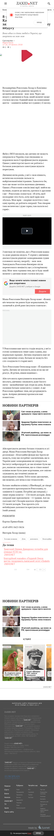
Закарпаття (19, 800)
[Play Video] (27, 55)
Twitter (30, 795)
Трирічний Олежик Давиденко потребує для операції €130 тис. (26, 550)
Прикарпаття (20, 792)
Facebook (31, 792)
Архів (6, 808)
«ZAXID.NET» (18, 743)
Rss (29, 789)
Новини (7, 786)
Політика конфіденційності (45, 815)
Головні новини (10, 539)
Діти (23, 539)
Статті (6, 790)
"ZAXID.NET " (27, 720)
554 (28, 569)
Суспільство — (9, 41)
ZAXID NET (27, 3)
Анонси (7, 797)
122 (15, 569)
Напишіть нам (44, 802)
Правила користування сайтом (44, 810)
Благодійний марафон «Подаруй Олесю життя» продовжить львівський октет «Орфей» (27, 559)
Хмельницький (20, 808)
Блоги (6, 793)
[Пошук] (48, 3)
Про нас (42, 789)
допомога (34, 539)
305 (40, 569)
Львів (17, 789)
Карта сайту (9, 812)
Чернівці (19, 803)
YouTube (30, 797)
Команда (42, 796)
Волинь (18, 797)
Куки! (29, 833)
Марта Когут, (8, 43)
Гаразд (39, 23)
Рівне (18, 805)
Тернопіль (19, 795)
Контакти (42, 799)
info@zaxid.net (28, 749)
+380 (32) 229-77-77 (17, 747)
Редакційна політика (43, 793)
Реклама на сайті (43, 805)
